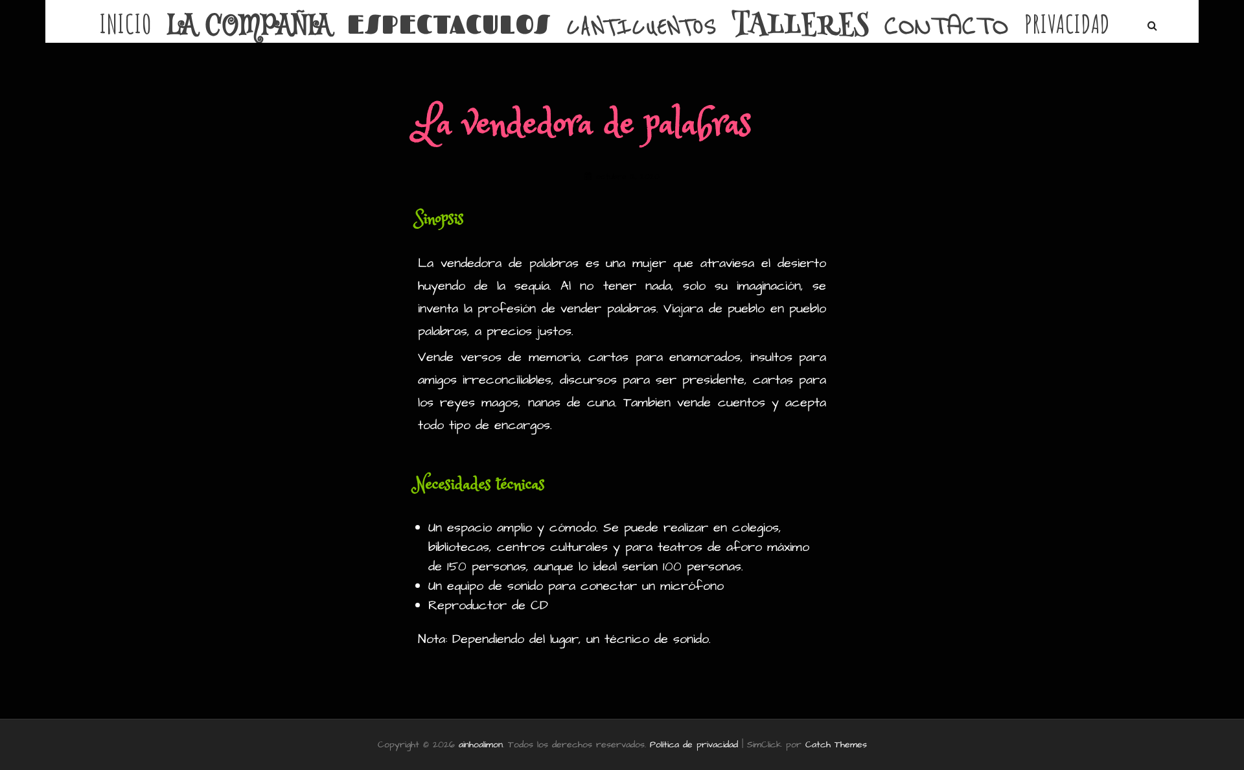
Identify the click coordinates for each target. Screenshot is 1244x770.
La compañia (249, 26)
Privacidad (1067, 24)
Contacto (946, 28)
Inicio (126, 24)
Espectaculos (449, 24)
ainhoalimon (481, 744)
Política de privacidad (694, 744)
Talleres (800, 27)
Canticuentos (641, 27)
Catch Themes (836, 744)
